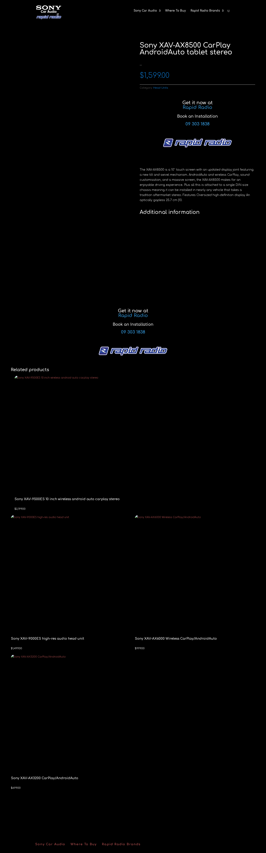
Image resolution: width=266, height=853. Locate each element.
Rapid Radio (197, 107)
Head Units (160, 87)
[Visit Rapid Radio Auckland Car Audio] (197, 146)
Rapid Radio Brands (205, 10)
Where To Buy (175, 10)
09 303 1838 (197, 124)
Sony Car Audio (145, 10)
